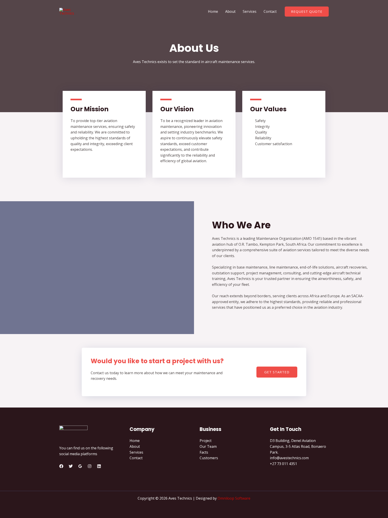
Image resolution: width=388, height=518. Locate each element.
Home (213, 11)
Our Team (208, 446)
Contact (270, 11)
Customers (209, 457)
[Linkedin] (99, 466)
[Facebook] (61, 466)
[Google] (80, 466)
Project (206, 440)
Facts (204, 452)
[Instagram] (90, 466)
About (230, 11)
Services (249, 11)
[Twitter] (71, 466)
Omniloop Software (234, 498)
